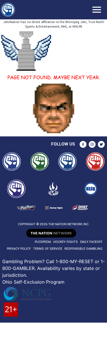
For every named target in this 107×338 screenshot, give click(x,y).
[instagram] (92, 144)
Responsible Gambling (83, 249)
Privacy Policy (19, 249)
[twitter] (101, 144)
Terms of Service (47, 249)
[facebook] (83, 144)
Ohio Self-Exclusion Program (33, 282)
